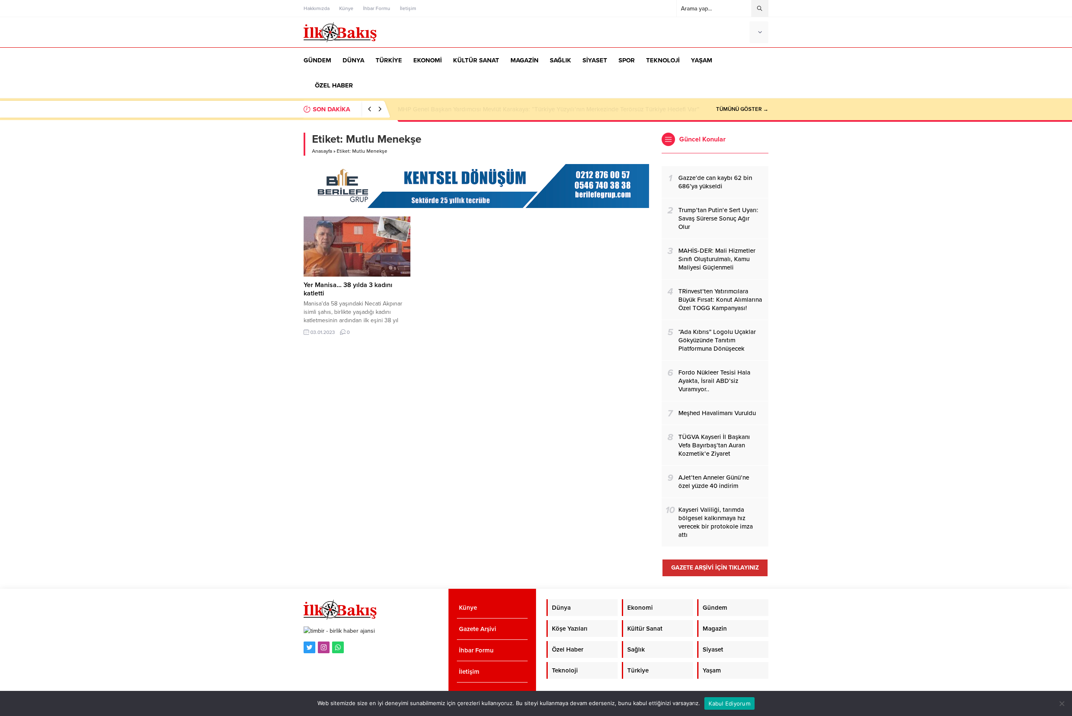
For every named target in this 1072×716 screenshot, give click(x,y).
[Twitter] (309, 647)
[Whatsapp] (338, 647)
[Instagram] (324, 647)
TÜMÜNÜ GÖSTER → (742, 109)
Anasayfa (322, 151)
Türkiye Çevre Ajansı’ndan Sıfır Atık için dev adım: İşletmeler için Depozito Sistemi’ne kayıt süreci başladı (544, 109)
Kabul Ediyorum (729, 703)
